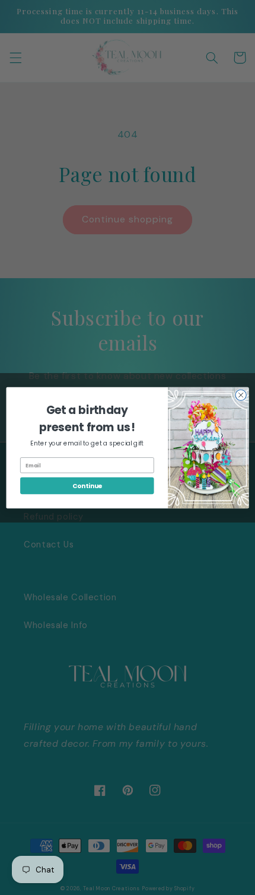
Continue (87, 485)
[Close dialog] (240, 394)
